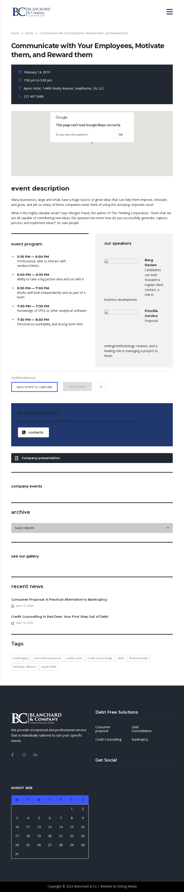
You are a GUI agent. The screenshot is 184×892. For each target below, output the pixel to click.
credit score (74, 658)
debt (121, 658)
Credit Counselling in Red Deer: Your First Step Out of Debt (59, 617)
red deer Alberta (24, 667)
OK (120, 135)
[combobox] (92, 528)
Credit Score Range (100, 658)
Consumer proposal (102, 729)
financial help (138, 658)
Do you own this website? (72, 134)
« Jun (14, 861)
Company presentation (41, 458)
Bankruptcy (21, 658)
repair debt (48, 667)
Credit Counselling (108, 739)
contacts (35, 432)
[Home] (33, 11)
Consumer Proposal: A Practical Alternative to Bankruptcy (59, 600)
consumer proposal (47, 658)
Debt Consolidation (142, 729)
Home (15, 33)
